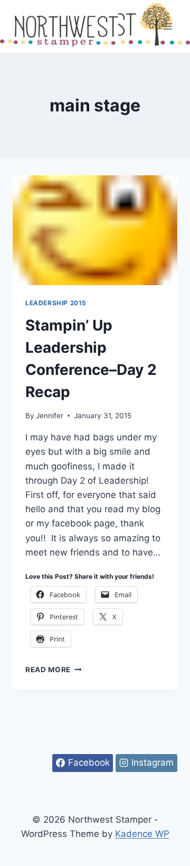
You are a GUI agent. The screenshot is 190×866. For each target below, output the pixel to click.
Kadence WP (142, 834)
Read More (53, 669)
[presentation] (95, 230)
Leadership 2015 (56, 303)
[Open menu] (167, 26)
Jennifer (49, 415)
